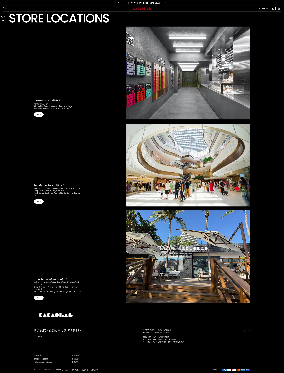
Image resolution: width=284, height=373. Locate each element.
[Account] (273, 8)
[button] (118, 3)
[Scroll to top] (247, 331)
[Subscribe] (80, 336)
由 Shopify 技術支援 (60, 370)
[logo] (142, 8)
